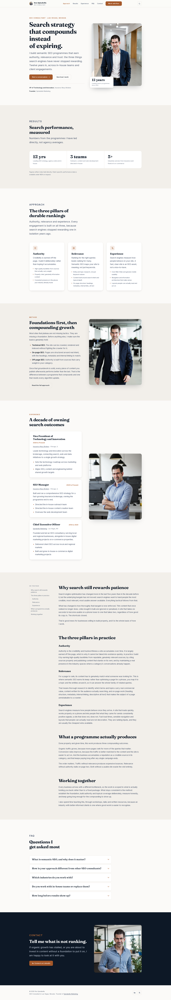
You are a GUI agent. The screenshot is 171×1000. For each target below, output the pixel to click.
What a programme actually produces (40, 610)
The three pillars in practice (40, 595)
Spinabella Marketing (40, 529)
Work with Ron (113, 3)
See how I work (62, 77)
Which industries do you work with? (52, 877)
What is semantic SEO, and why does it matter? (59, 859)
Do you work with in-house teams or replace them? (61, 886)
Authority (35, 599)
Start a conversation (40, 77)
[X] (139, 993)
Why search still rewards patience (39, 591)
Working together (37, 614)
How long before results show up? (51, 895)
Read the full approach (40, 385)
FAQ (93, 3)
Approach (66, 3)
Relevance (35, 602)
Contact (100, 3)
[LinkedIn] (134, 993)
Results (75, 3)
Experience (85, 3)
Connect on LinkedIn (42, 963)
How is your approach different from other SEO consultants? (66, 868)
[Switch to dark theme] (139, 3)
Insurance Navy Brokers (41, 446)
